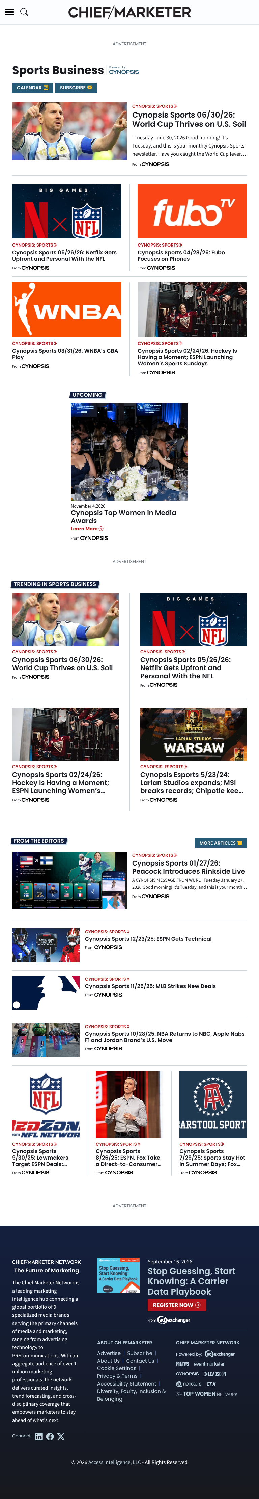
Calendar (30, 87)
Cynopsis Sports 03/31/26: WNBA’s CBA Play (65, 354)
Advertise (109, 1353)
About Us (108, 1361)
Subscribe (73, 87)
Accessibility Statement (126, 1384)
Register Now (174, 1305)
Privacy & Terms (117, 1376)
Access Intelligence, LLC (114, 1462)
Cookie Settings (116, 1368)
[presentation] (69, 130)
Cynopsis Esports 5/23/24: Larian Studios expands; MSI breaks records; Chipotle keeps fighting (193, 787)
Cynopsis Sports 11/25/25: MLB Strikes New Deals (150, 986)
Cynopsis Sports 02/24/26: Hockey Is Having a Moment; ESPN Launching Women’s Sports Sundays (187, 357)
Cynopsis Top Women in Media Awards (123, 516)
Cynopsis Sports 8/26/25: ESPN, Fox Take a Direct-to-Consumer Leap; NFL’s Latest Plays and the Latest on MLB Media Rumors (128, 1167)
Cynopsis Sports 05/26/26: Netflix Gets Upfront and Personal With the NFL (64, 256)
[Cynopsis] (124, 71)
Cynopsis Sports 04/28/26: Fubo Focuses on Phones (181, 256)
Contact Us (140, 1361)
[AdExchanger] (173, 1319)
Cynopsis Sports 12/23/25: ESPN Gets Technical (148, 939)
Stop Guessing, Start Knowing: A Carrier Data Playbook (192, 1281)
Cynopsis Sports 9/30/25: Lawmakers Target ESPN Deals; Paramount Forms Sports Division (40, 1164)
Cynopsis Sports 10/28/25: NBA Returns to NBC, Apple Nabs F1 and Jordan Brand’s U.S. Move (165, 1037)
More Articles (218, 843)
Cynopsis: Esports (162, 766)
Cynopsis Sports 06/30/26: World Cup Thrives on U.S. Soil (189, 119)
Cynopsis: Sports (152, 106)
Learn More (85, 528)
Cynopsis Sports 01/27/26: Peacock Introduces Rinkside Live (188, 867)
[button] (9, 12)
